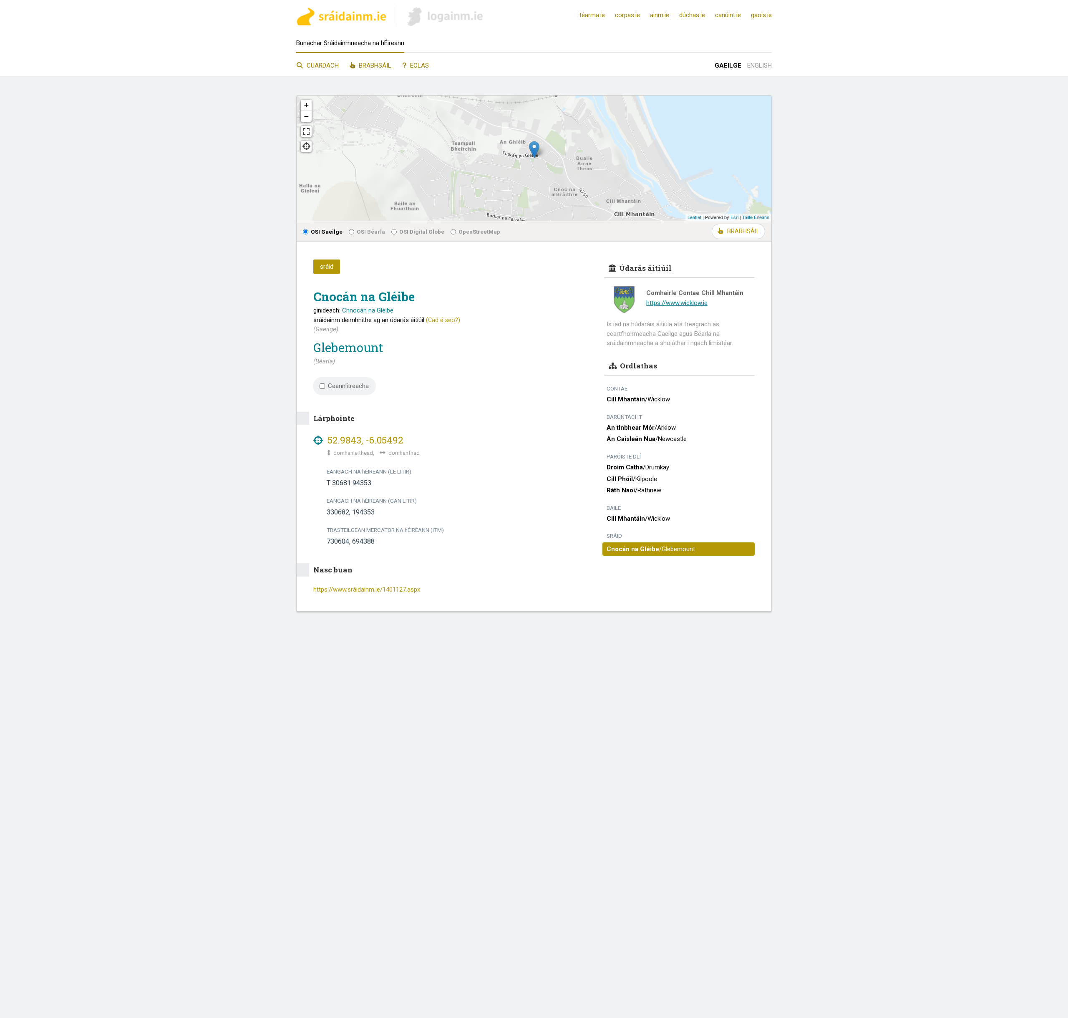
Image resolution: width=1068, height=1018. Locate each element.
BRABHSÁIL (743, 231)
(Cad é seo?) (443, 320)
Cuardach (322, 65)
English (759, 65)
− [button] (306, 116)
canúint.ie (728, 15)
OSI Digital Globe (421, 231)
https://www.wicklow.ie (677, 303)
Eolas (418, 65)
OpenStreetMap (479, 231)
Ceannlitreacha (348, 386)
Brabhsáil (374, 65)
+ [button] (306, 105)
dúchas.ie (692, 15)
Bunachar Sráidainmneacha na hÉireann (350, 43)
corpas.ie (627, 15)
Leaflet (694, 217)
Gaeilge (728, 65)
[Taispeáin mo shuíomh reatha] (306, 146)
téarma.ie (592, 15)
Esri (734, 217)
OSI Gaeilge (327, 231)
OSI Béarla (371, 231)
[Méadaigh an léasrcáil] (306, 131)
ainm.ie (659, 15)
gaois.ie (761, 15)
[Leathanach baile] (341, 17)
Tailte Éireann (755, 217)
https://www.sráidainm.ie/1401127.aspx (366, 589)
